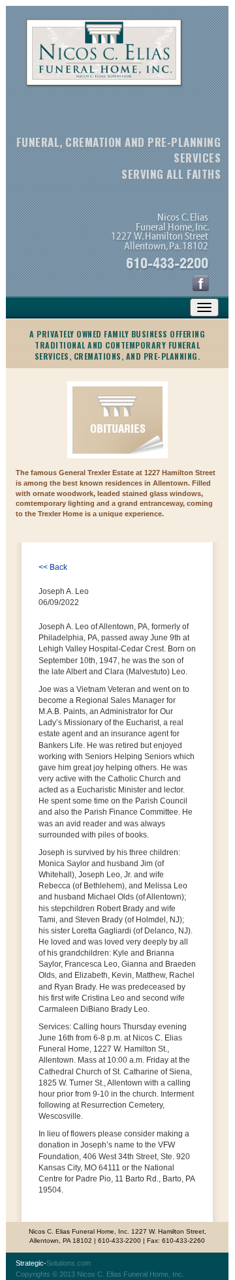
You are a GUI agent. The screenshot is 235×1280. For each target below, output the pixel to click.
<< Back (53, 567)
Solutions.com (53, 1263)
